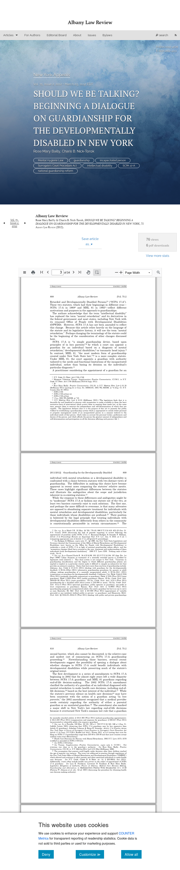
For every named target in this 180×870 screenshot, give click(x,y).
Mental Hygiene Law (50, 160)
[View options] (24, 272)
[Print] (33, 272)
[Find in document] (158, 272)
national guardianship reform (55, 170)
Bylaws (107, 35)
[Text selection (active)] (97, 272)
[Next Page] (73, 272)
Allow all (133, 854)
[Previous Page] (47, 272)
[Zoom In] (121, 272)
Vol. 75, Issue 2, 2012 (47, 84)
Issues (92, 35)
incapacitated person (113, 160)
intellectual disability (99, 165)
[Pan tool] (88, 272)
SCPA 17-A (129, 165)
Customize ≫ (91, 854)
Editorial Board (57, 35)
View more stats (157, 255)
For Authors (32, 35)
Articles (8, 35)
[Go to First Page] (41, 272)
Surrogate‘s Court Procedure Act (57, 165)
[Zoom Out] (116, 272)
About (77, 35)
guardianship (82, 160)
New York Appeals (51, 74)
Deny (48, 854)
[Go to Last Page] (79, 272)
